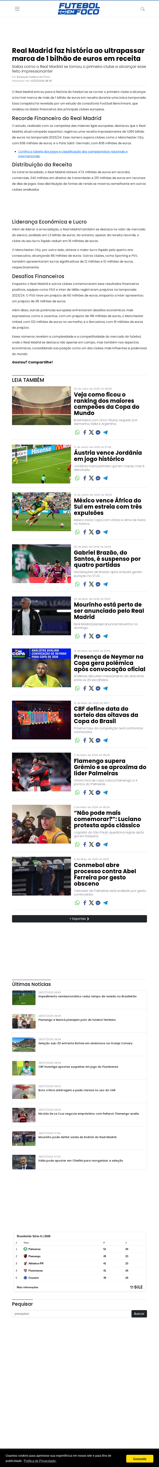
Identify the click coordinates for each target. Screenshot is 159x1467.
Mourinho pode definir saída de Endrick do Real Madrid (77, 1137)
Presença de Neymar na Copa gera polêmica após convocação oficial (109, 663)
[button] (122, 1458)
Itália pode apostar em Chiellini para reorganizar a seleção (80, 1160)
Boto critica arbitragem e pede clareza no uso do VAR (77, 1090)
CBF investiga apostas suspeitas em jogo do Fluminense (78, 1066)
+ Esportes (77, 918)
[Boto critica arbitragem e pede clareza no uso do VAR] (23, 1091)
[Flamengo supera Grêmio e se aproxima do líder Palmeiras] (41, 774)
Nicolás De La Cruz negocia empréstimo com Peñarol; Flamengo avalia (88, 1113)
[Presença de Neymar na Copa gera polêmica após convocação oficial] (41, 670)
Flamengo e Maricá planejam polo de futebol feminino (77, 1019)
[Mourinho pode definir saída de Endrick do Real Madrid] (23, 1138)
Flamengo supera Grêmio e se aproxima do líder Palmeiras (110, 767)
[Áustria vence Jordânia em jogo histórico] (41, 464)
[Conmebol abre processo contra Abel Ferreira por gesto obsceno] (41, 881)
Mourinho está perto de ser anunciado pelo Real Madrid (109, 611)
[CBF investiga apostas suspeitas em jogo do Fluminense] (23, 1068)
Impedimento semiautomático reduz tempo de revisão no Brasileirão (87, 996)
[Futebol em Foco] (79, 9)
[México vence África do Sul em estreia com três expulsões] (41, 514)
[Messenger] (98, 432)
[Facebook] (84, 432)
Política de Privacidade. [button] (40, 1461)
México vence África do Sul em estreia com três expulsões (108, 507)
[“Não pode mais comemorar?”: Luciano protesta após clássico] (41, 826)
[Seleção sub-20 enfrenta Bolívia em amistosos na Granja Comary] (23, 1044)
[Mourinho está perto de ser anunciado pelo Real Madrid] (41, 618)
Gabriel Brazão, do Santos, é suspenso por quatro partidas (107, 559)
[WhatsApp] (77, 432)
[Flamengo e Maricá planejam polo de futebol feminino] (23, 1021)
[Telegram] (105, 432)
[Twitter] (91, 432)
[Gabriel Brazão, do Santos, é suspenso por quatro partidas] (41, 566)
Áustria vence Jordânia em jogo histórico (108, 456)
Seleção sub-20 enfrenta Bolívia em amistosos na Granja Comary (85, 1043)
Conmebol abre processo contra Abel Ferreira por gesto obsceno (105, 874)
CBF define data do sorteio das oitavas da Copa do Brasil (106, 715)
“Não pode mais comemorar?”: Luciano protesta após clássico (107, 819)
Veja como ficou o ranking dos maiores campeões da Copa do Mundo (106, 404)
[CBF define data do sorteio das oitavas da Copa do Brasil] (41, 722)
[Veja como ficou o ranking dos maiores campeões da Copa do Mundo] (41, 411)
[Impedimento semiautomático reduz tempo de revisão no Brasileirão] (23, 998)
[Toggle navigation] (142, 9)
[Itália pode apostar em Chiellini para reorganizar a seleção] (23, 1162)
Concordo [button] (139, 1458)
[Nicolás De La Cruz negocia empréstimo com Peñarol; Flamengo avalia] (23, 1115)
